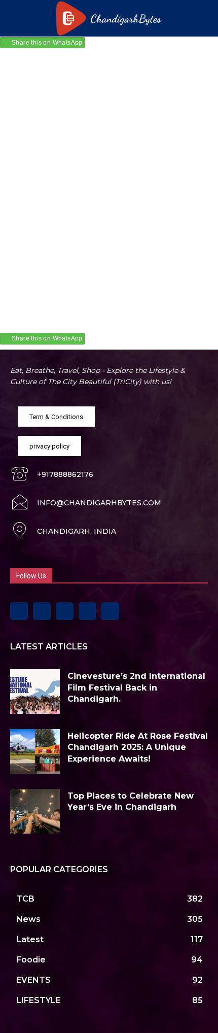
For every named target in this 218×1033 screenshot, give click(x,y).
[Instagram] (42, 611)
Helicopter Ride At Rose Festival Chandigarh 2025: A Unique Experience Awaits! (137, 747)
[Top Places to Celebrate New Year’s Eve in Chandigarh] (35, 811)
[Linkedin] (65, 611)
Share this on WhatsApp (47, 42)
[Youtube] (110, 611)
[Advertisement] (109, 167)
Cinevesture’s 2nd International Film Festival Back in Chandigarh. (136, 687)
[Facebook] (19, 611)
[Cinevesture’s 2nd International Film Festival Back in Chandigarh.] (35, 691)
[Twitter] (87, 611)
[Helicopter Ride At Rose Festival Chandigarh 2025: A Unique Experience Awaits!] (35, 751)
